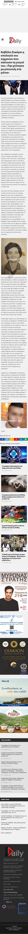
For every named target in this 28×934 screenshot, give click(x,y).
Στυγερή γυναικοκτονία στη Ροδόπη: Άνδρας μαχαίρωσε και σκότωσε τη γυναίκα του (13, 497)
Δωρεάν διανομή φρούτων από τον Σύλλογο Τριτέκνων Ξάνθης (11, 762)
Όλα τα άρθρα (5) (6, 833)
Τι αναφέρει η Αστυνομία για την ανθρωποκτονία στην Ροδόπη (10, 746)
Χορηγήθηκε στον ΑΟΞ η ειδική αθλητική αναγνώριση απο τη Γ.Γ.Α (13, 811)
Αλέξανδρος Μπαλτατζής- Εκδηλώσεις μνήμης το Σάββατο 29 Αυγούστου (12, 779)
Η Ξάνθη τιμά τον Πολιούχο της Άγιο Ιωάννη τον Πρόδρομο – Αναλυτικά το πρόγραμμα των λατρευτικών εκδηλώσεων (14, 770)
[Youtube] (11, 1)
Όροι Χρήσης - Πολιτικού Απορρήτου (14, 928)
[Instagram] (9, 1)
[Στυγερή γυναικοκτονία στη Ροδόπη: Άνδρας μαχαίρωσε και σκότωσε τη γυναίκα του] (14, 484)
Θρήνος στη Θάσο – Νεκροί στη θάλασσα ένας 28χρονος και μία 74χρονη (13, 828)
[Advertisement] (14, 20)
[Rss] (13, 1)
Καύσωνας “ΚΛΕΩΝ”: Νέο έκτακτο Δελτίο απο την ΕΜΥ (13, 823)
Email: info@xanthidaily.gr (10, 892)
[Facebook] (5, 1)
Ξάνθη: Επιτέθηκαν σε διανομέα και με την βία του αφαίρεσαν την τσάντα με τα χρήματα (13, 817)
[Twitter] (7, 1)
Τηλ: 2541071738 (8, 889)
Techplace (14, 926)
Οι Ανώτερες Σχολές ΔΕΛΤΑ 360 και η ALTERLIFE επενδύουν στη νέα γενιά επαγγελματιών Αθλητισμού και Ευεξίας (13, 787)
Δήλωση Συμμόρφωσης (14, 929)
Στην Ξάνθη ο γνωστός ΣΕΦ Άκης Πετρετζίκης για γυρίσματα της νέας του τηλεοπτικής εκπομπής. (13, 805)
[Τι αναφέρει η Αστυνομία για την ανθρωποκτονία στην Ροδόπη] (14, 455)
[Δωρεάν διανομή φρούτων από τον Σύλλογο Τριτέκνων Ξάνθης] (14, 515)
